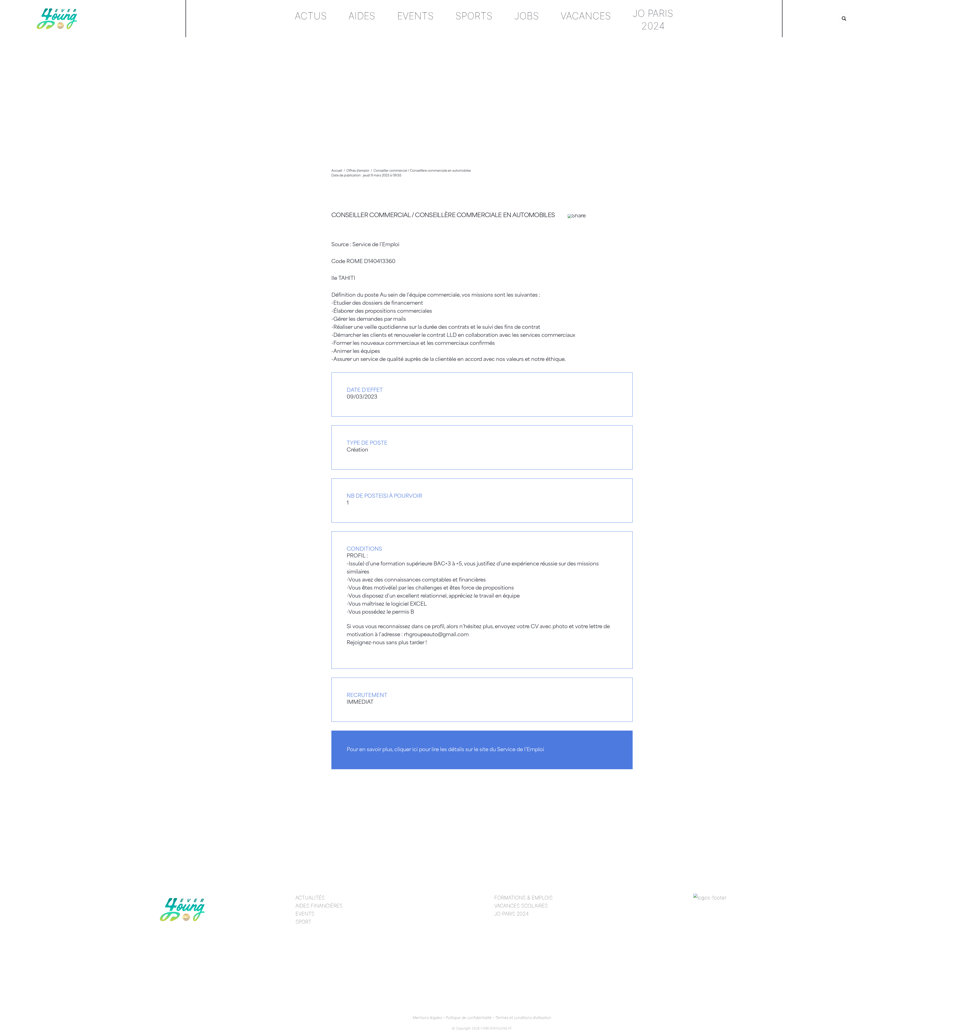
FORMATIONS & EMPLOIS (523, 898)
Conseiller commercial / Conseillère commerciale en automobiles (443, 216)
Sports (474, 16)
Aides (361, 16)
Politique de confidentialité (469, 1017)
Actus (311, 16)
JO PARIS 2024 (511, 914)
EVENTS (304, 914)
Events (415, 16)
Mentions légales (427, 1017)
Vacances (586, 16)
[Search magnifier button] (844, 19)
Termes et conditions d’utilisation (523, 1017)
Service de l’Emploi (375, 244)
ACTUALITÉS (310, 898)
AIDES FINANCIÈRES (318, 906)
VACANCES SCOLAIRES (521, 906)
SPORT (303, 922)
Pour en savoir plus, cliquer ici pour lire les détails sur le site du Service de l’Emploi (445, 749)
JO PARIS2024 (653, 20)
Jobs (526, 16)
